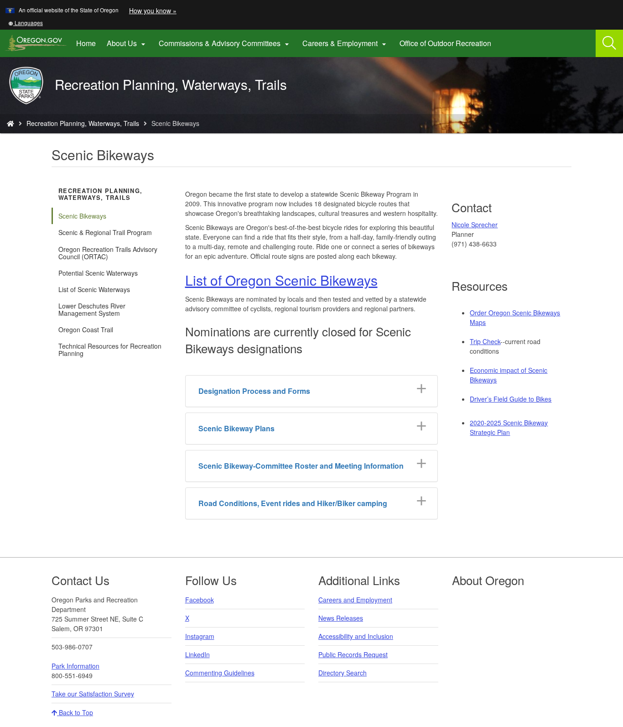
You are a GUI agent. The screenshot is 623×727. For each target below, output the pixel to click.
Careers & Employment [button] (345, 43)
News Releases (340, 617)
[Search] (609, 43)
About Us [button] (127, 43)
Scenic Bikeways (82, 215)
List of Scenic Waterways (94, 289)
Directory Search (342, 672)
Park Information (75, 665)
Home (86, 43)
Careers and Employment (355, 599)
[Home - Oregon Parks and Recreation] (10, 123)
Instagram (199, 636)
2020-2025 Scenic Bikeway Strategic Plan (509, 427)
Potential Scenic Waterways (98, 272)
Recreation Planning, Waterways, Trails (82, 123)
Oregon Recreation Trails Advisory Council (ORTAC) (107, 253)
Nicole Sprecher (475, 224)
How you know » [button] (153, 10)
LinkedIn (197, 654)
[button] (25, 22)
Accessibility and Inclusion (355, 636)
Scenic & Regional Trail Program (105, 232)
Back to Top (75, 712)
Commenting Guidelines (219, 672)
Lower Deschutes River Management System (91, 309)
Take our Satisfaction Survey (93, 693)
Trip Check (485, 341)
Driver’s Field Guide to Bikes (510, 398)
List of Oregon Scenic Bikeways (281, 280)
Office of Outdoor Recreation (448, 46)
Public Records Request (353, 654)
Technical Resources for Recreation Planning (109, 349)
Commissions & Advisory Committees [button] (225, 43)
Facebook (199, 599)
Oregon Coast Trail (85, 329)
